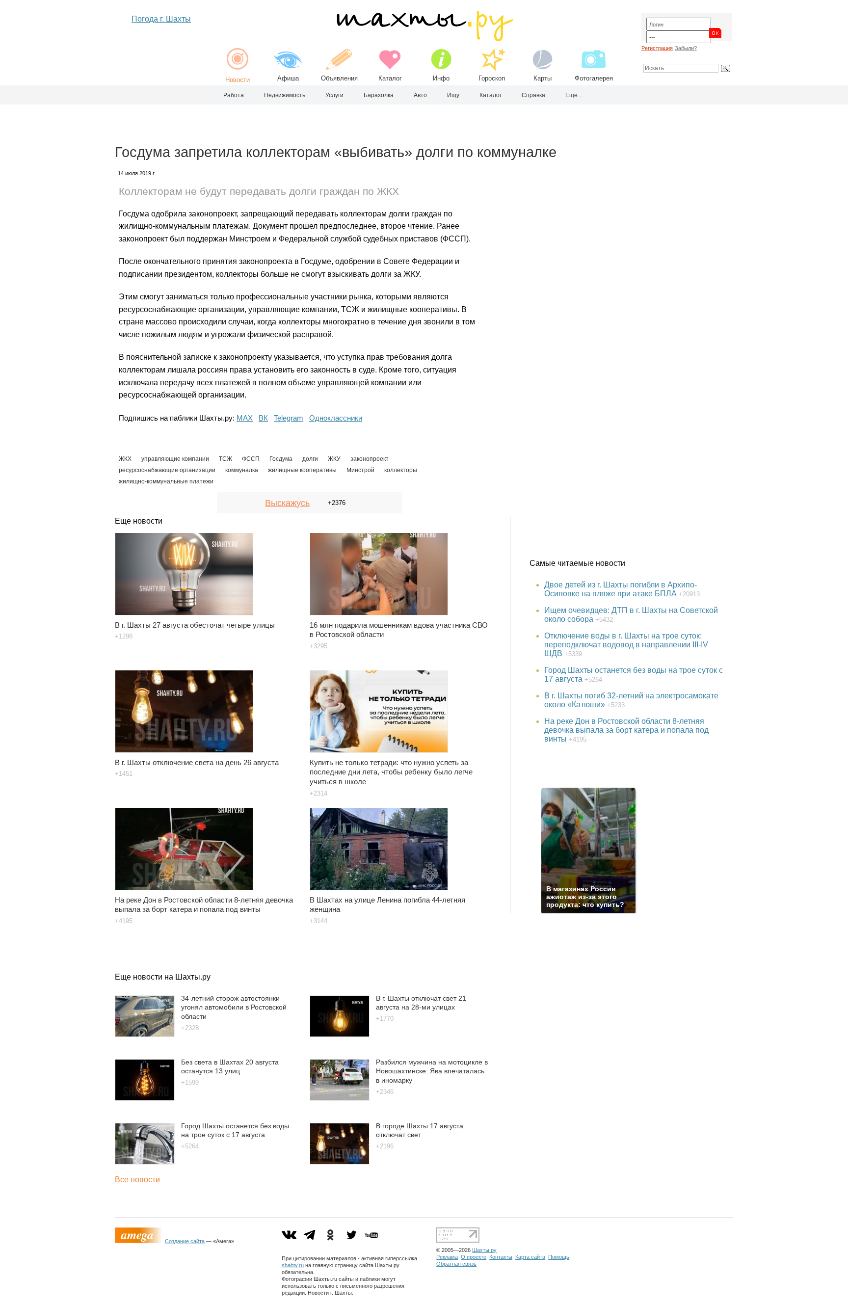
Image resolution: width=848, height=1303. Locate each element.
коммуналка (241, 470)
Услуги (334, 95)
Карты (542, 78)
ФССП (251, 458)
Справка (533, 95)
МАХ (245, 418)
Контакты (500, 1257)
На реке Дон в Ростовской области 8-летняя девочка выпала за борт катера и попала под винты (626, 730)
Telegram (288, 418)
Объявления (339, 78)
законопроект (369, 458)
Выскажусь (287, 503)
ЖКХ (125, 458)
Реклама (447, 1257)
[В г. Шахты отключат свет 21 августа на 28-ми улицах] (340, 1034)
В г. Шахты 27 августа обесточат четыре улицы (195, 625)
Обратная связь (456, 1264)
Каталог (390, 78)
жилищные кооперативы (302, 470)
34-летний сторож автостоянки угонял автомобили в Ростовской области (234, 1007)
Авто (420, 95)
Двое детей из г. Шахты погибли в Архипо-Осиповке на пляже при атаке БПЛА (620, 589)
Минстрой (360, 470)
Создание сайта (185, 1241)
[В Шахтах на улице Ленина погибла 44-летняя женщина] (401, 844)
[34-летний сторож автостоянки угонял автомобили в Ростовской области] (145, 1034)
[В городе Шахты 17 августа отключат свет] (340, 1162)
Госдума (280, 458)
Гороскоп (491, 78)
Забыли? (686, 48)
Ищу (453, 95)
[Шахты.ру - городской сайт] (424, 39)
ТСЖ (225, 458)
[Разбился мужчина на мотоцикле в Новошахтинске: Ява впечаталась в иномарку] (340, 1098)
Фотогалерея (594, 78)
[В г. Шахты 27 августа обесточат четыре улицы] (206, 569)
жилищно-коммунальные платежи (166, 481)
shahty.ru (293, 1265)
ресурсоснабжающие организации (167, 470)
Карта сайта (530, 1257)
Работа (233, 95)
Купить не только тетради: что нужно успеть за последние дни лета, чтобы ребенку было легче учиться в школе (391, 772)
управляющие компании (175, 458)
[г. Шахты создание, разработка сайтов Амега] (140, 1241)
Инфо (441, 78)
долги (310, 458)
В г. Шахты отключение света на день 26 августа (197, 762)
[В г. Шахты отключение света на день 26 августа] (206, 707)
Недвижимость (284, 95)
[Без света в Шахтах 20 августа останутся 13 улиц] (145, 1098)
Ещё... (573, 95)
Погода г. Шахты (161, 19)
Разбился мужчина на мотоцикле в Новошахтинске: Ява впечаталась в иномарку (432, 1071)
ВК (263, 418)
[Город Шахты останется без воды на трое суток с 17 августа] (145, 1162)
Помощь (558, 1257)
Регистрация (657, 48)
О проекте (473, 1257)
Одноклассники (335, 418)
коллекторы (400, 470)
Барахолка (379, 95)
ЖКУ (334, 458)
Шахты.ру (484, 1250)
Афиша (288, 78)
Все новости (137, 1179)
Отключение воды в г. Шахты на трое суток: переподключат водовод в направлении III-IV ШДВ (626, 645)
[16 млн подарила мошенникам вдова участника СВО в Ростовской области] (401, 569)
